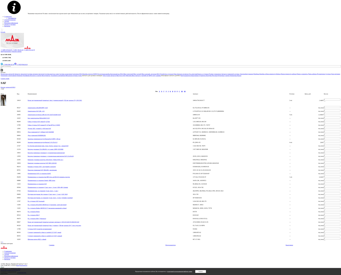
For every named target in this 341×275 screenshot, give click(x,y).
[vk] (2, 71)
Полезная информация (11, 23)
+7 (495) (17, 50)
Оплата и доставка (10, 24)
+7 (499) (6, 50)
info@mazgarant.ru (6, 51)
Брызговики (289, 245)
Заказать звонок (16, 51)
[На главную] (16, 48)
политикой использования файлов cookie (179, 271)
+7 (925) (22, 64)
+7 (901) (8, 64)
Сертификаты (12, 18)
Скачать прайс (5, 78)
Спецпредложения (10, 20)
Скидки (6, 21)
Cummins (51, 245)
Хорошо (200, 271)
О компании (8, 16)
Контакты (7, 26)
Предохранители (170, 245)
